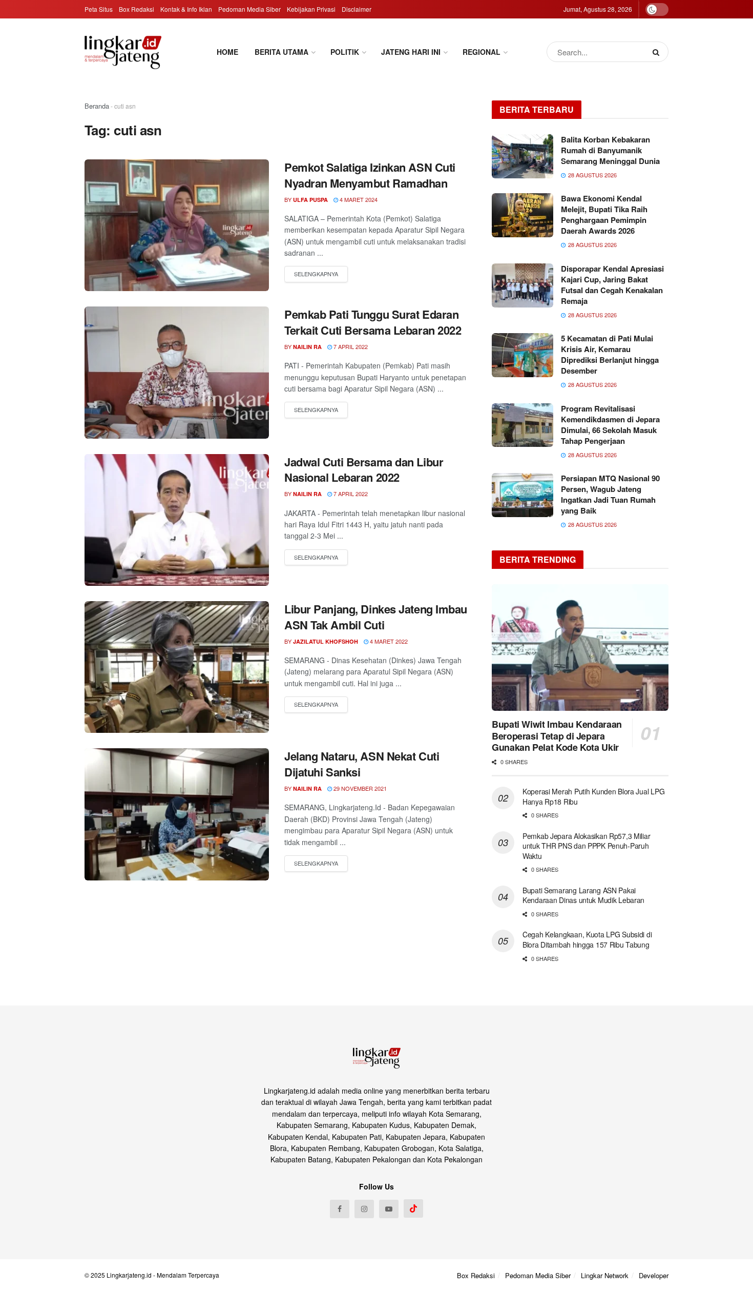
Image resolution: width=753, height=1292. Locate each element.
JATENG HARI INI (411, 52)
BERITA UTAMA (281, 52)
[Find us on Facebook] (339, 1209)
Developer (653, 1275)
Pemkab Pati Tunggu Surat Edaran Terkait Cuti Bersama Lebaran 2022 (372, 322)
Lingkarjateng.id (129, 1274)
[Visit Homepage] (123, 52)
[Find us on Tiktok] (413, 1208)
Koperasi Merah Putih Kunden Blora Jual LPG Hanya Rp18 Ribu (593, 796)
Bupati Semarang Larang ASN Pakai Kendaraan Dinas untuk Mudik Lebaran (583, 895)
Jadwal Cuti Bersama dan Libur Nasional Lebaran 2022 (363, 470)
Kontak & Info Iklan (186, 9)
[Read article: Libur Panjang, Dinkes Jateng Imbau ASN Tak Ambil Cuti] (177, 667)
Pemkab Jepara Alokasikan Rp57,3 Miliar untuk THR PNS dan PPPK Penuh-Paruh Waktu (586, 846)
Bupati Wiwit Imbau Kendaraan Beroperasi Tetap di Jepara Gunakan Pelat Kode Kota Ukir (557, 735)
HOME (227, 52)
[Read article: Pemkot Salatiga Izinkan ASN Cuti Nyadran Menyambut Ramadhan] (177, 225)
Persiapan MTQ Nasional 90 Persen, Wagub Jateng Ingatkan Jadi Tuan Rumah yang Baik (610, 494)
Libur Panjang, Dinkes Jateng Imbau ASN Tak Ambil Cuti (375, 617)
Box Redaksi (136, 9)
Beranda (97, 106)
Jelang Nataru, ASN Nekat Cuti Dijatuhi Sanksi (361, 764)
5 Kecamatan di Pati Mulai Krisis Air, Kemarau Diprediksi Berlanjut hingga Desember (610, 354)
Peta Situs (99, 9)
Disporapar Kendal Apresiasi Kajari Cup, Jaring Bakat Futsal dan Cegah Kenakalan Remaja (612, 284)
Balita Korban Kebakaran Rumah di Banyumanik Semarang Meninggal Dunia (610, 150)
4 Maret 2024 (358, 199)
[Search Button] (657, 52)
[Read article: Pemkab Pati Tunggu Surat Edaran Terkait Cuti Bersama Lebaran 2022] (177, 372)
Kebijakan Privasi (311, 9)
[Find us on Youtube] (389, 1209)
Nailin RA (307, 347)
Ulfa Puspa (310, 199)
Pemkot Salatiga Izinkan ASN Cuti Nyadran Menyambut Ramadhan (369, 175)
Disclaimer (356, 9)
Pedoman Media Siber (249, 9)
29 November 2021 (359, 788)
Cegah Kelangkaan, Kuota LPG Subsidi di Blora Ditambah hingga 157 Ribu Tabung (587, 939)
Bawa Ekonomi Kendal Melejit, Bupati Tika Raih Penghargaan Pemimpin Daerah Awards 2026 (604, 214)
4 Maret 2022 (388, 641)
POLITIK (344, 52)
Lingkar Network (605, 1275)
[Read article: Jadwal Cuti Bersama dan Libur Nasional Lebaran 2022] (177, 520)
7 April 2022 (350, 346)
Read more (316, 274)
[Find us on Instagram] (364, 1209)
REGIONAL (481, 52)
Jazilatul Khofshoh (325, 641)
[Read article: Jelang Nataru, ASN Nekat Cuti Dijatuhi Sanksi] (177, 814)
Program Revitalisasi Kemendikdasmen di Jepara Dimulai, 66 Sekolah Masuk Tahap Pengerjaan (610, 424)
